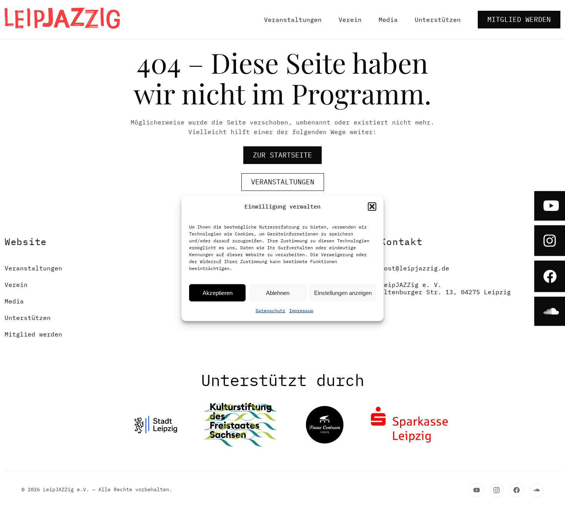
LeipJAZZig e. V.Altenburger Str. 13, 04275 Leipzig (445, 288)
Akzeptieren (218, 292)
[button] (372, 206)
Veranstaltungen (293, 20)
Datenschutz (270, 310)
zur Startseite (282, 155)
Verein (350, 20)
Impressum (301, 310)
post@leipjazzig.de (414, 268)
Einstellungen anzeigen (343, 292)
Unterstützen (438, 20)
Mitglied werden (519, 19)
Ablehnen (277, 292)
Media (388, 20)
